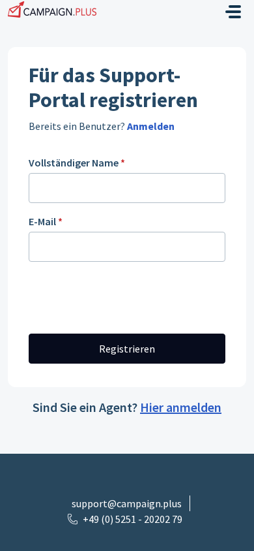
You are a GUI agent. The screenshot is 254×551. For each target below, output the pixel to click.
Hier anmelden (180, 407)
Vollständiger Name (77, 162)
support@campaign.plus (127, 503)
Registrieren (127, 348)
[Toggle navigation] (233, 12)
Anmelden (150, 126)
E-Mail (46, 221)
